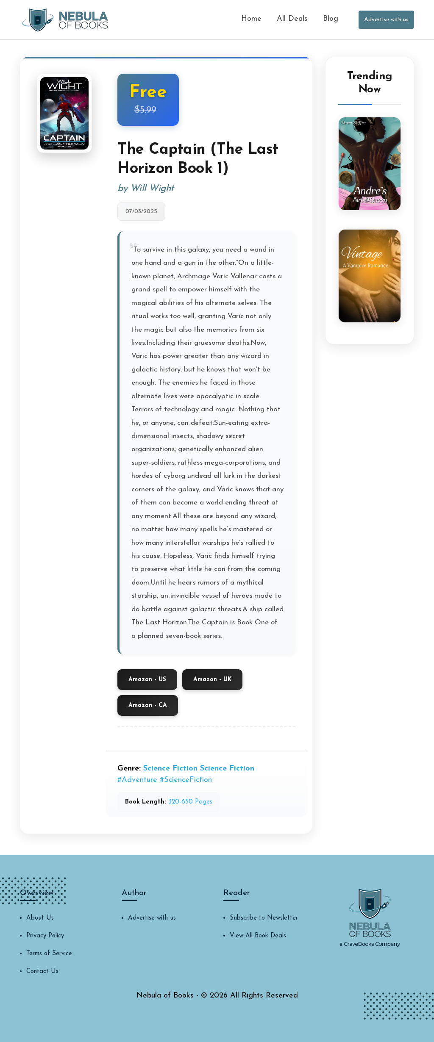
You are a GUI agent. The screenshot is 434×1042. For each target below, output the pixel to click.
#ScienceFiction (186, 780)
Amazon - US (147, 679)
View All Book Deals (258, 936)
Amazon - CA (147, 705)
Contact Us (42, 971)
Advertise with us (386, 20)
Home (251, 19)
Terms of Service (49, 954)
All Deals (292, 19)
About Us (40, 918)
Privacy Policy (45, 936)
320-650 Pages (190, 802)
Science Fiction (170, 769)
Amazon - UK (212, 679)
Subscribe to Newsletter (264, 918)
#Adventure (137, 780)
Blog (330, 19)
